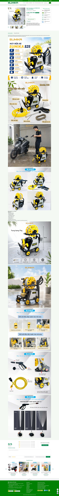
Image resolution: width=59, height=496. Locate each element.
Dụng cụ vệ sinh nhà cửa (29, 489)
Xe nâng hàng (28, 492)
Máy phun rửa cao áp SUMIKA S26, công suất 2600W (24, 473)
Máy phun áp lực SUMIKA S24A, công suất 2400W (35, 473)
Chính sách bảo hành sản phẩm (41, 486)
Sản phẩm (24, 2)
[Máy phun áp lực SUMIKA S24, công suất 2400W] (46, 467)
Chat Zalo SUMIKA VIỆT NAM (47, 21)
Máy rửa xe (27, 488)
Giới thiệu (27, 2)
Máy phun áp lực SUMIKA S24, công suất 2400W (46, 473)
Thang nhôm (28, 484)
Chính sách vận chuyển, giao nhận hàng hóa (43, 485)
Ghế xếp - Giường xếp (29, 483)
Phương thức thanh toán (40, 484)
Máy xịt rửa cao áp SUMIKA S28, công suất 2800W (13, 473)
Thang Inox (27, 485)
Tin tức (33, 2)
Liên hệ (42, 2)
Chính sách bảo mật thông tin (41, 488)
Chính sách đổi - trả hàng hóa (41, 487)
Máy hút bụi (27, 487)
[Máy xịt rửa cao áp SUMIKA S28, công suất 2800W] (13, 467)
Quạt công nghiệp (28, 491)
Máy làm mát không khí (29, 490)
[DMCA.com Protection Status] (49, 490)
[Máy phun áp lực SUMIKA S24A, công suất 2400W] (35, 467)
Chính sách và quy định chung (41, 483)
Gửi (48, 456)
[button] (8, 27)
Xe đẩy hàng (28, 486)
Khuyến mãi (30, 2)
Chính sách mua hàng (38, 2)
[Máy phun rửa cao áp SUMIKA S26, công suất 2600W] (24, 467)
